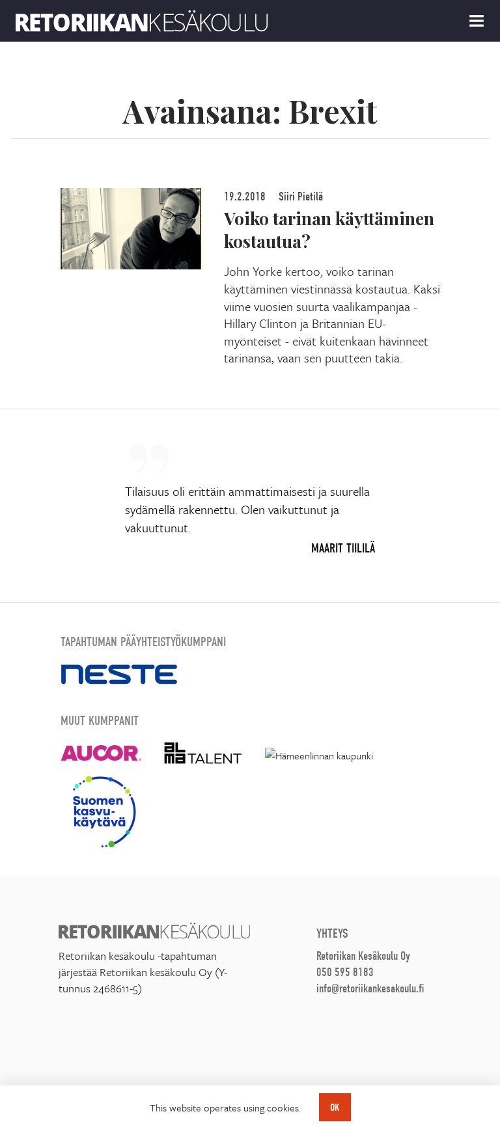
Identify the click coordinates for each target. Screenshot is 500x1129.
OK (335, 1107)
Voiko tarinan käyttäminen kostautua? (329, 229)
